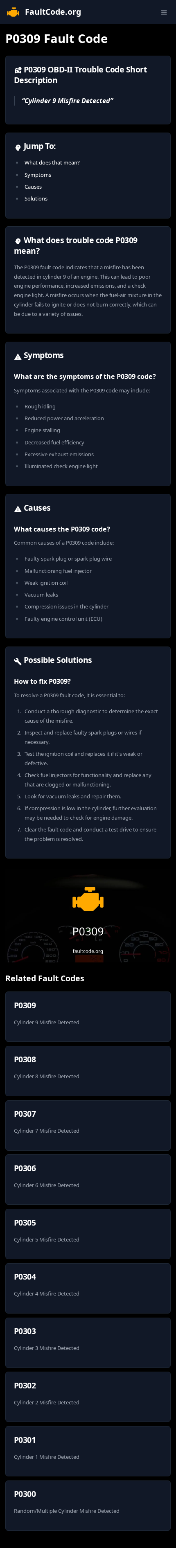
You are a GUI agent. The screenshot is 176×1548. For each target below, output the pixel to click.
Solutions (36, 198)
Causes (33, 186)
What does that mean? (52, 162)
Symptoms (38, 174)
